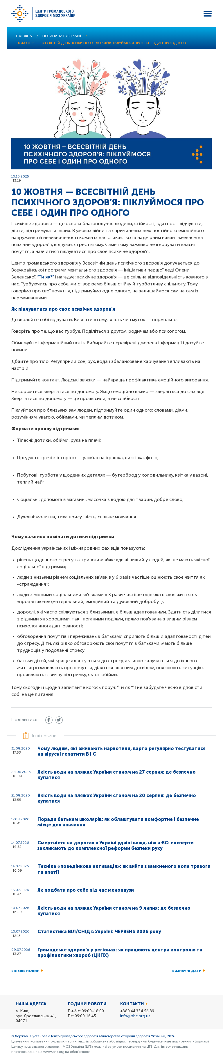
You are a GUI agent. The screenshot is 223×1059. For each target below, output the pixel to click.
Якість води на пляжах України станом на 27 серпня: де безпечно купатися (116, 774)
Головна (24, 36)
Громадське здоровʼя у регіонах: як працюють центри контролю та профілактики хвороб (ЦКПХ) (119, 952)
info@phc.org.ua (135, 1016)
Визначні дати (187, 971)
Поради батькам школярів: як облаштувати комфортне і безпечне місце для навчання (118, 822)
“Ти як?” (45, 277)
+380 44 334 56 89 (137, 1011)
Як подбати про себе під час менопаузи (85, 890)
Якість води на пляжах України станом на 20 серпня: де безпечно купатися (116, 798)
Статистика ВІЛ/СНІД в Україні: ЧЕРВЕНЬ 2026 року (99, 931)
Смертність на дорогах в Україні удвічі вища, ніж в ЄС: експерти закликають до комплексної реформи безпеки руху (115, 845)
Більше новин (25, 971)
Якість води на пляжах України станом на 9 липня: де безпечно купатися (113, 910)
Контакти (132, 1004)
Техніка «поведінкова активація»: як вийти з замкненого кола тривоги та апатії (124, 869)
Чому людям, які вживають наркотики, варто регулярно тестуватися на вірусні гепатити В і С (121, 751)
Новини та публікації (61, 36)
